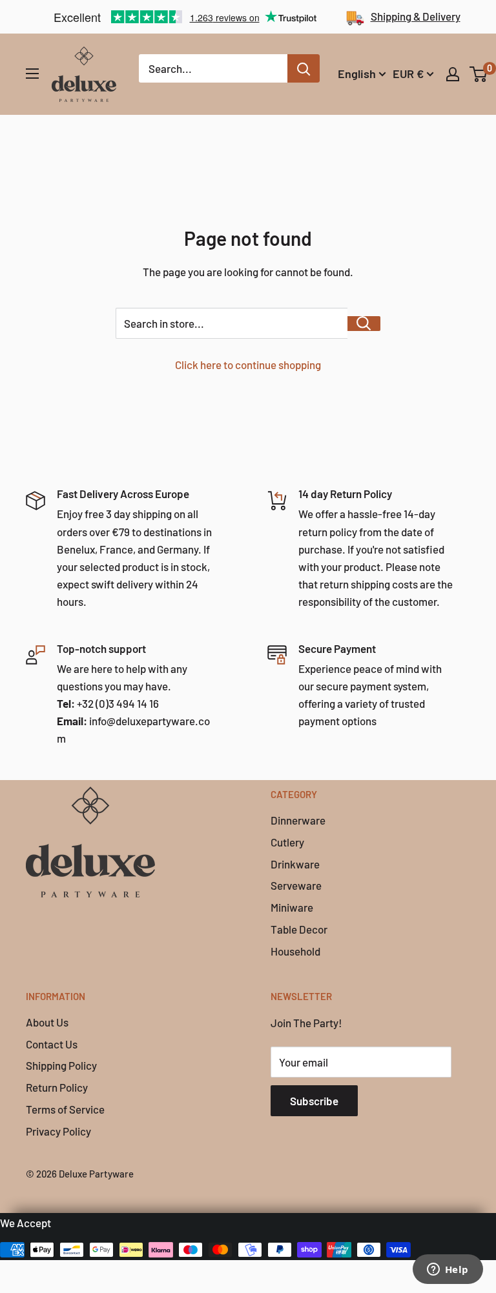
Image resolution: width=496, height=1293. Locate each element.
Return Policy (57, 1087)
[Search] (303, 68)
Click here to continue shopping (248, 364)
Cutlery (287, 842)
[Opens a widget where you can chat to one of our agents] (447, 1270)
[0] (479, 74)
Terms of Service (65, 1109)
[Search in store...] (363, 323)
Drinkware (295, 863)
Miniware (292, 907)
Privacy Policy (58, 1131)
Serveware (296, 885)
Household (295, 951)
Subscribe (314, 1100)
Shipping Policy (61, 1065)
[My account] (452, 74)
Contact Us (52, 1043)
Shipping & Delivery (415, 16)
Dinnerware (298, 820)
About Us (47, 1022)
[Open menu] (32, 73)
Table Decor (299, 929)
